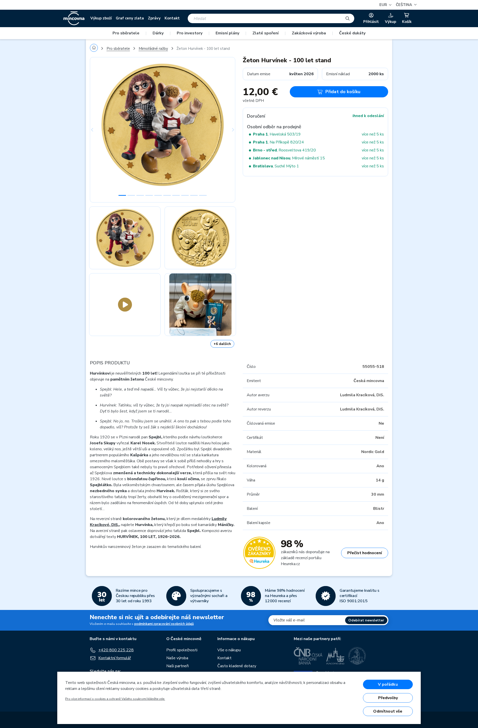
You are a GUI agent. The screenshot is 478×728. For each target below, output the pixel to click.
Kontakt (172, 18)
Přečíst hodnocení (364, 553)
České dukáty (352, 33)
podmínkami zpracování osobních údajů (164, 624)
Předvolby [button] (388, 698)
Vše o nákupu (229, 650)
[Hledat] (347, 18)
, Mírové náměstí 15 (289, 158)
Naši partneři (177, 666)
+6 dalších (222, 343)
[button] (405, 5)
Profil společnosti (181, 650)
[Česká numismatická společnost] (357, 655)
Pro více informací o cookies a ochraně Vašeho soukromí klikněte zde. (115, 699)
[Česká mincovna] (73, 18)
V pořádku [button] (388, 684)
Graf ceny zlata (130, 18)
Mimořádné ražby (153, 48)
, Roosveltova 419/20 (284, 150)
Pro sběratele (126, 33)
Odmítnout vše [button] (387, 711)
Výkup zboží (101, 18)
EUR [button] (383, 4)
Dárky (158, 33)
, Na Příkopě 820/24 (278, 142)
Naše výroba (177, 658)
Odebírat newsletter (366, 620)
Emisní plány (227, 33)
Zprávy (154, 18)
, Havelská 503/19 (277, 134)
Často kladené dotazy (236, 666)
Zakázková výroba (309, 33)
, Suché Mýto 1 (276, 166)
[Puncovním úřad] (335, 655)
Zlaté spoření (265, 33)
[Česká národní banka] (308, 655)
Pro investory (189, 33)
